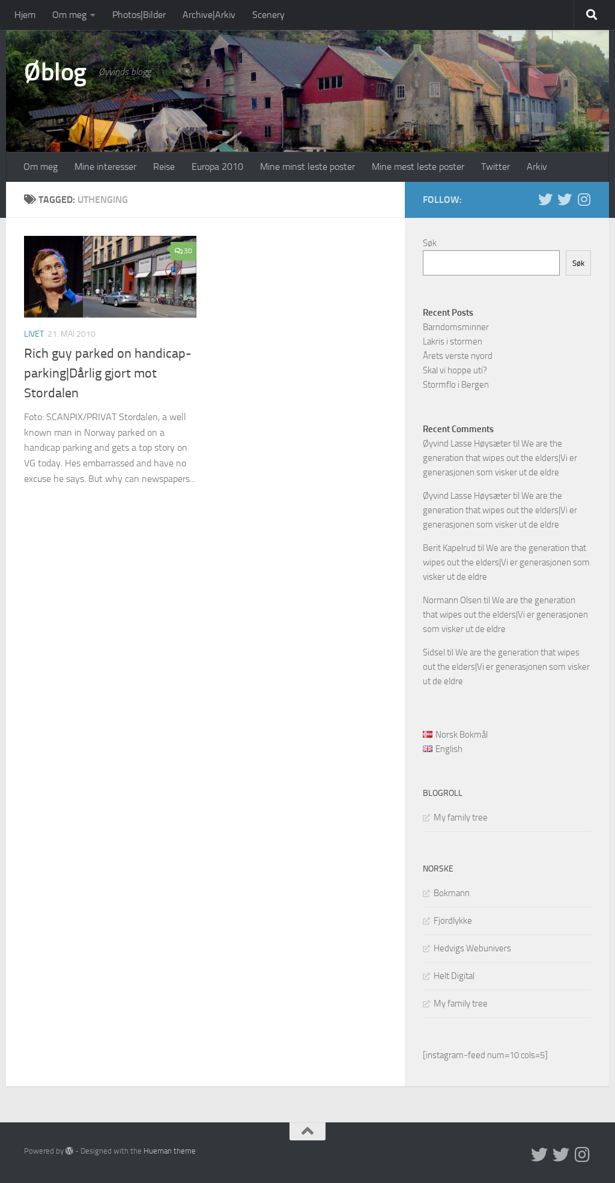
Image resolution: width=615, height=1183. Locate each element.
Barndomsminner (456, 327)
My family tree (461, 817)
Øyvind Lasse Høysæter (467, 443)
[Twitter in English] (545, 199)
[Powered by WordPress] (69, 1151)
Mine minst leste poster (307, 166)
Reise (164, 166)
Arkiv (537, 166)
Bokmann (452, 893)
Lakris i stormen (452, 341)
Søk (430, 243)
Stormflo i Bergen (456, 384)
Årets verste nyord (457, 356)
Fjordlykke (453, 920)
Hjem (24, 14)
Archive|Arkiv (209, 14)
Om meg (69, 14)
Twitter (495, 166)
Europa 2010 (217, 166)
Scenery (268, 14)
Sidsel (434, 652)
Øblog (55, 72)
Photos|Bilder (139, 14)
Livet (34, 334)
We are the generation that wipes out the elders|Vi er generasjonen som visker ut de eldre (500, 458)
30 (188, 251)
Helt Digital (454, 976)
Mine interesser (105, 166)
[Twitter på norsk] (564, 199)
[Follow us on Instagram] (584, 199)
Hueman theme (170, 1150)
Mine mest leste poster (418, 166)
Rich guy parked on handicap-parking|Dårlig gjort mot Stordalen (108, 373)
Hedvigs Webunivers (472, 948)
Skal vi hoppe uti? (455, 370)
